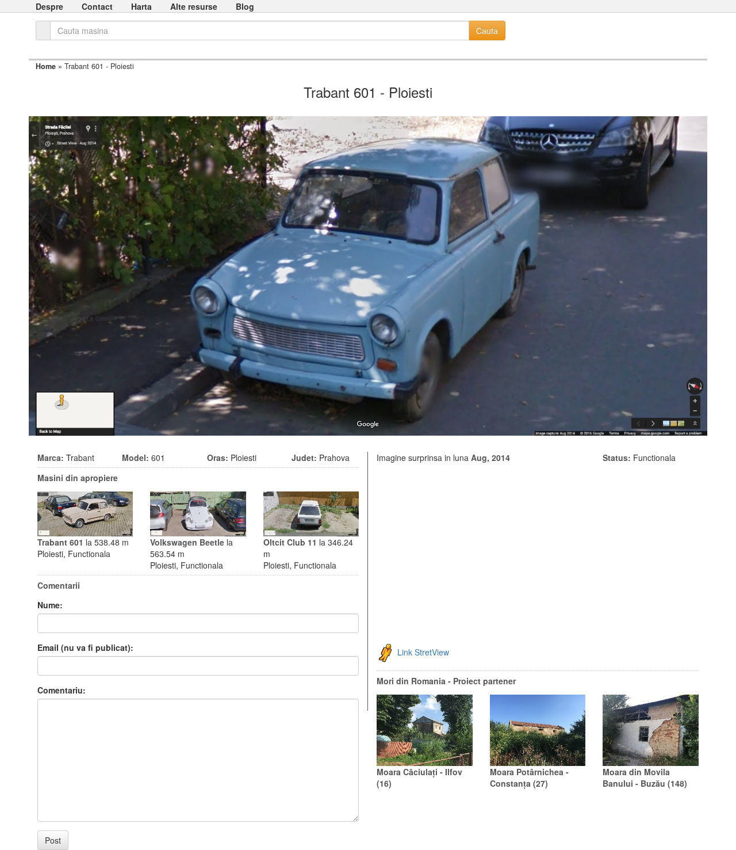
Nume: (50, 605)
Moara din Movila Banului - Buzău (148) (645, 777)
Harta (141, 6)
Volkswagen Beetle (187, 542)
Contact (97, 6)
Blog (245, 6)
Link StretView (423, 651)
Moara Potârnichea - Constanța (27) (529, 777)
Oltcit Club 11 (290, 542)
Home (46, 66)
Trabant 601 (60, 542)
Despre (49, 6)
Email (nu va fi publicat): (85, 647)
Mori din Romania (411, 681)
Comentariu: (61, 690)
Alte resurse (193, 6)
